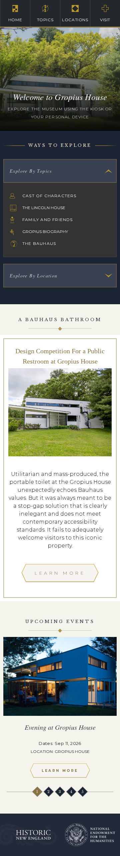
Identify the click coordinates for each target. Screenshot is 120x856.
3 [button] (60, 791)
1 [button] (37, 791)
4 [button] (71, 791)
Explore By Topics (31, 171)
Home (15, 19)
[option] (60, 710)
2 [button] (49, 791)
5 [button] (83, 791)
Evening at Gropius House (60, 727)
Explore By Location (34, 275)
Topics (45, 19)
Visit (105, 19)
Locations (75, 19)
